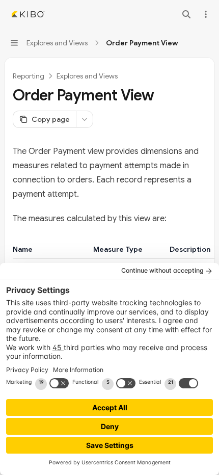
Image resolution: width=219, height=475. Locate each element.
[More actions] (206, 14)
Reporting (28, 76)
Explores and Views (87, 76)
